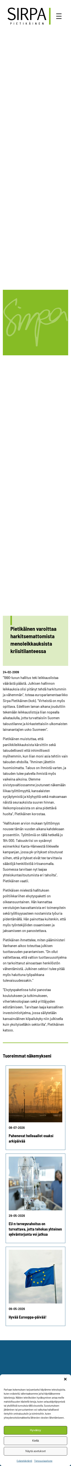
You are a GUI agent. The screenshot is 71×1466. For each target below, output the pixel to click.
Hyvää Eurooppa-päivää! (27, 1317)
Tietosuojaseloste (43, 1460)
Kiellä (35, 1440)
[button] (65, 1379)
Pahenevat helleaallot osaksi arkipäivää (31, 1138)
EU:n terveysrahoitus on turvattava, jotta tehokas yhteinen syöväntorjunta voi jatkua (35, 1228)
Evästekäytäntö (24, 1460)
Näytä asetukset (35, 1451)
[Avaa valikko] (58, 16)
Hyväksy (35, 1430)
